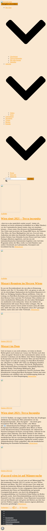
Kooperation (9, 518)
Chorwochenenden (16, 58)
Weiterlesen (18, 247)
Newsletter (8, 118)
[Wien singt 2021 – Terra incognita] (10, 212)
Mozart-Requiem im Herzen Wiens (21, 283)
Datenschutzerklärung (12, 522)
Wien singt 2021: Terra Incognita (20, 412)
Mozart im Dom (10, 346)
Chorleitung (14, 56)
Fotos (12, 115)
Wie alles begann (15, 60)
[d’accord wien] (6, 2)
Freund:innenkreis (11, 520)
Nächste (24, 508)
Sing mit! (13, 175)
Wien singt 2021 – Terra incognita (21, 218)
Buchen (7, 122)
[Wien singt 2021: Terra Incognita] (10, 406)
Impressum (9, 524)
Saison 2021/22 (6, 341)
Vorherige (4, 508)
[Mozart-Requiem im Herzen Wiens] (21, 276)
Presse (12, 173)
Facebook (7, 514)
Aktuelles (13, 62)
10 (16, 508)
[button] (25, 55)
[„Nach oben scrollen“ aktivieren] (2, 528)
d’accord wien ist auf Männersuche (21, 475)
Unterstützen (9, 116)
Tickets (7, 120)
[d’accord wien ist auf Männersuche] (21, 469)
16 (20, 508)
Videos (12, 113)
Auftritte (4, 214)
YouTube (7, 516)
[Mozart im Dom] (10, 339)
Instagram (13, 176)
